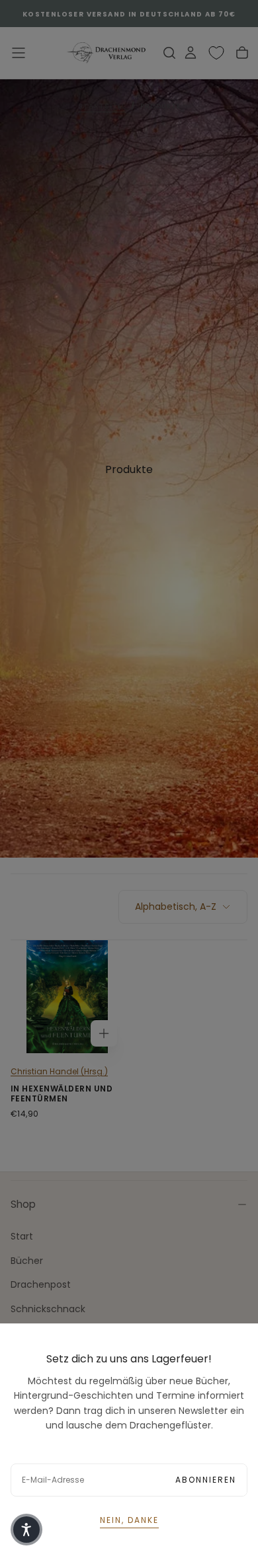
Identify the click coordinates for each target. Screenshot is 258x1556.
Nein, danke (129, 1520)
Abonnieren (205, 1479)
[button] (26, 1529)
